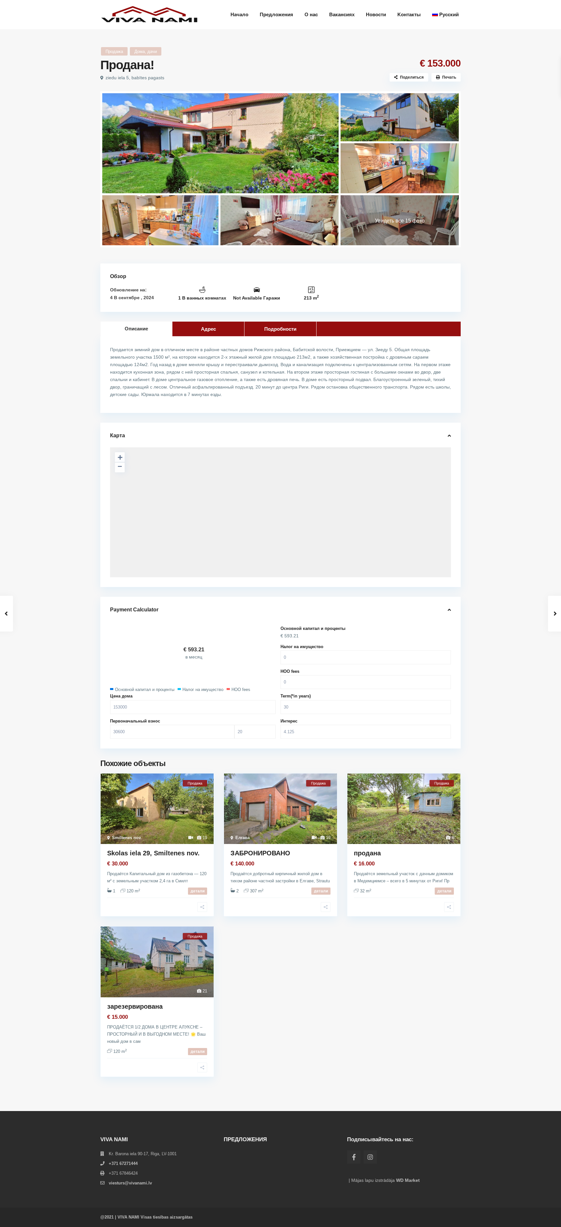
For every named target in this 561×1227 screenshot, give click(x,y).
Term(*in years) (295, 696)
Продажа (114, 51)
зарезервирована (135, 1006)
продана (367, 853)
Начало (239, 14)
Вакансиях (342, 14)
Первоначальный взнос (135, 721)
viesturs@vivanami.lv (130, 1183)
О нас (311, 14)
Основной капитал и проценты (312, 628)
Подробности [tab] (280, 329)
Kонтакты (409, 14)
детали (198, 891)
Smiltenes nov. (127, 837)
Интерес (288, 721)
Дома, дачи (145, 51)
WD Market (408, 1180)
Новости (376, 14)
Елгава (242, 837)
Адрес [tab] (208, 329)
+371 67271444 (123, 1163)
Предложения (276, 14)
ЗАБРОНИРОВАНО (260, 853)
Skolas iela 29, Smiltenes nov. (153, 853)
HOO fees (289, 671)
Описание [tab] (136, 328)
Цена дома (121, 696)
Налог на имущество (301, 646)
